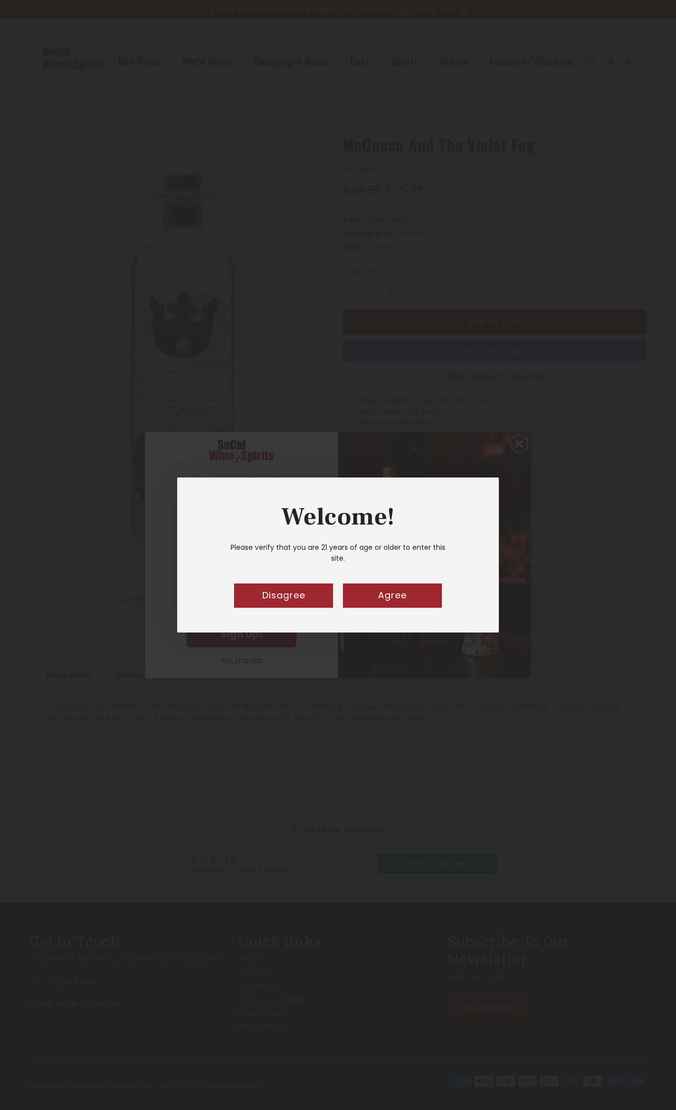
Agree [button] (392, 595)
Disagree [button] (283, 595)
